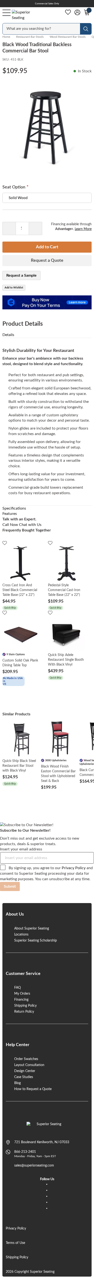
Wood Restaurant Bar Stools (68, 36)
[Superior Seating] (25, 15)
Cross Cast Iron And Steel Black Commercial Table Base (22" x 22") (19, 590)
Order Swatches (26, 1059)
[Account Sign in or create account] (77, 12)
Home (6, 36)
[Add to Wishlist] (4, 543)
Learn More (83, 229)
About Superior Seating (31, 928)
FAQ (17, 987)
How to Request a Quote (33, 1089)
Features (9, 514)
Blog (17, 1083)
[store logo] (47, 1126)
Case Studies (23, 1077)
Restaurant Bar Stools (30, 36)
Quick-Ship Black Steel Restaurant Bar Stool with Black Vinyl (19, 765)
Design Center (24, 1071)
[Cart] (87, 12)
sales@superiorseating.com (34, 1165)
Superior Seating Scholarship (35, 940)
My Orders (22, 993)
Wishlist (68, 12)
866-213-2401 (25, 1152)
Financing (21, 999)
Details (8, 335)
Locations (21, 934)
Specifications (14, 508)
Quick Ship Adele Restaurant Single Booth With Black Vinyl (66, 659)
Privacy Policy (74, 868)
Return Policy (24, 1011)
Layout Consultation (29, 1065)
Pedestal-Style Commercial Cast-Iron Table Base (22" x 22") (64, 590)
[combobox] (41, 29)
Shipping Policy (25, 1005)
